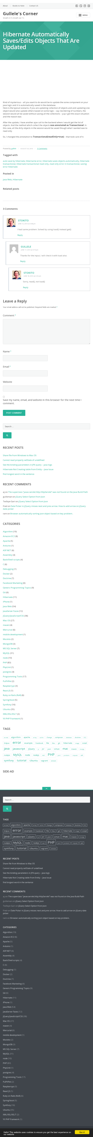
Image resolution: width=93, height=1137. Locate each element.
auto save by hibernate (14, 161)
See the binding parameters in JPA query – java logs (27, 464)
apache (27, 737)
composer (59, 737)
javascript (19, 749)
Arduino (7, 545)
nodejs (36, 755)
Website (7, 381)
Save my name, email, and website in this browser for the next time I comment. (42, 401)
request (75, 755)
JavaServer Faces (11, 611)
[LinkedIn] (85, 5)
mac (65, 749)
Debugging (8, 569)
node (5, 657)
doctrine (78, 737)
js (38, 749)
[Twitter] (81, 5)
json (49, 749)
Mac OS (6, 620)
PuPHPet (7, 681)
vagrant (44, 760)
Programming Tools (12, 676)
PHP (5, 662)
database (69, 737)
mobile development (13, 634)
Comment (8, 315)
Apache (6, 541)
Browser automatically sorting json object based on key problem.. (41, 513)
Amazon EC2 (9, 536)
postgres (7, 671)
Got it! (82, 1132)
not (43, 755)
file (47, 743)
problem (66, 755)
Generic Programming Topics (17, 587)
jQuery (31, 748)
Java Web (7, 179)
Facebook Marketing (13, 583)
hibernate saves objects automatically (61, 161)
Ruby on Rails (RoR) (12, 695)
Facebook (39, 743)
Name (6, 351)
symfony (9, 760)
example (28, 743)
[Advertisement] (46, 83)
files (53, 743)
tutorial (21, 760)
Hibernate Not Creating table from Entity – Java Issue (28, 469)
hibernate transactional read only (33, 163)
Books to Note (18, 6)
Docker (6, 573)
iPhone (6, 601)
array (34, 737)
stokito (23, 220)
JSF (43, 749)
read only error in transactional (65, 163)
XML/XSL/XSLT (10, 714)
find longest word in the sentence (18, 474)
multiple (7, 755)
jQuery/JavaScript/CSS (13, 615)
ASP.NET (7, 550)
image (77, 743)
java (7, 748)
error (17, 742)
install (84, 743)
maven (6, 625)
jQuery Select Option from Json (30, 496)
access (6, 737)
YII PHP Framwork (11, 718)
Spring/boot (8, 699)
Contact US (33, 6)
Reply (20, 235)
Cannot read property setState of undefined (23, 460)
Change (49, 737)
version (53, 761)
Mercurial (7, 629)
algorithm (16, 737)
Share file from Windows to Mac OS (19, 455)
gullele (13, 148)
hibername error (34, 161)
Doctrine (7, 578)
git (59, 743)
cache (41, 737)
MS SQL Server (10, 648)
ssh (82, 755)
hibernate (67, 743)
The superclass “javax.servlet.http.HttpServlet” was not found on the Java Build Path (48, 492)
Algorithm (8, 531)
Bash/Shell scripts (11, 559)
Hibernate (17, 179)
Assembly (7, 554)
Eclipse (6, 743)
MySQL (6, 653)
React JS (6, 690)
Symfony (7, 704)
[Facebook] (77, 5)
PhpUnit (7, 667)
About (5, 6)
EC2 (85, 737)
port (59, 755)
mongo (82, 749)
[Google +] (89, 5)
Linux (56, 748)
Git (4, 592)
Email (6, 366)
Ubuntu (6, 709)
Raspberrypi (9, 685)
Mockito (7, 639)
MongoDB (7, 643)
